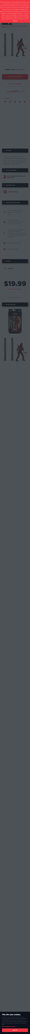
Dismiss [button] (15, 20)
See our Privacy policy (8, 1026)
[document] (15, 517)
